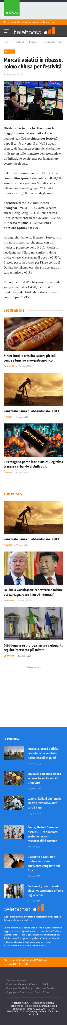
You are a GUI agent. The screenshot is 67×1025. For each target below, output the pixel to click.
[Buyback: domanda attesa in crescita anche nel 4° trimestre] (14, 778)
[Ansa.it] (12, 9)
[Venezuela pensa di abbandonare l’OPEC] (33, 389)
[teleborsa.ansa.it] (34, 31)
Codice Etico (42, 992)
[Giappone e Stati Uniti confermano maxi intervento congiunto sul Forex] (14, 861)
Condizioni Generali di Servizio (22, 984)
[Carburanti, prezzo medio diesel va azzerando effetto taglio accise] (14, 891)
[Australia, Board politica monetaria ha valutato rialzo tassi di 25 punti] (14, 753)
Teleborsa (48, 22)
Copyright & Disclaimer (18, 992)
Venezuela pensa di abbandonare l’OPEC (32, 411)
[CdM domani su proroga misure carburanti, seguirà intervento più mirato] (33, 623)
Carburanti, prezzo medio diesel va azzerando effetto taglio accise (45, 890)
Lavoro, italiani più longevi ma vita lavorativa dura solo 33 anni (45, 803)
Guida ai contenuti (16, 980)
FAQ (45, 984)
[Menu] (6, 30)
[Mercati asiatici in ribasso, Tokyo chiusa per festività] (33, 100)
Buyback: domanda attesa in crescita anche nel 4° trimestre (44, 778)
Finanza (9, 51)
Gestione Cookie (45, 988)
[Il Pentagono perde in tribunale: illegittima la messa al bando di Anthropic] (33, 440)
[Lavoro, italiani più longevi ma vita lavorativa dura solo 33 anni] (14, 803)
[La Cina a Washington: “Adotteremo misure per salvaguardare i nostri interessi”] (33, 568)
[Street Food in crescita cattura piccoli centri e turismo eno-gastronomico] (33, 334)
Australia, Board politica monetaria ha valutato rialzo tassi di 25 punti (43, 753)
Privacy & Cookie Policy (19, 988)
